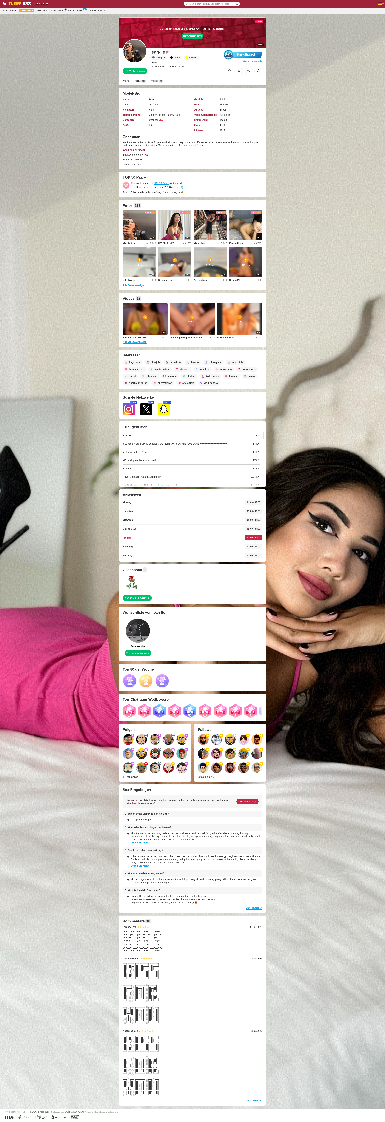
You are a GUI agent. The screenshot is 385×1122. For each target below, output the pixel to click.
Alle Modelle (9, 10)
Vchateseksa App (97, 10)
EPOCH (68, 1112)
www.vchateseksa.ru (40, 1112)
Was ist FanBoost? (252, 61)
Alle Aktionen (58, 10)
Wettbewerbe (75, 10)
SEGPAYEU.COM (80, 1112)
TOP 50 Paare (161, 183)
